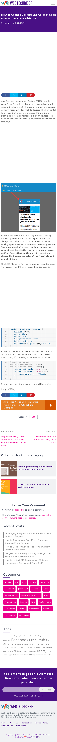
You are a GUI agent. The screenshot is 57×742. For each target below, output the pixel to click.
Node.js (10, 651)
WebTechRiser (44, 735)
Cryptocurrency (43, 636)
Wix (50, 655)
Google (33, 582)
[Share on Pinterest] (31, 95)
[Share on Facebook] (5, 95)
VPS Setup (32, 655)
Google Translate (17, 644)
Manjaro (36, 647)
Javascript (44, 582)
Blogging (17, 636)
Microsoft (42, 647)
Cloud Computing (31, 636)
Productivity (10, 602)
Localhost (29, 647)
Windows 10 (10, 615)
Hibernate (39, 644)
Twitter (15, 655)
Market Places (11, 595)
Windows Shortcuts (42, 655)
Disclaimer (21, 726)
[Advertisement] (28, 63)
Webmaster (34, 608)
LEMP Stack (21, 647)
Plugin (26, 651)
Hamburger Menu (29, 644)
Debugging (6, 641)
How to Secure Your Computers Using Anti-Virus (44, 439)
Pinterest (18, 651)
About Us (14, 723)
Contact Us (26, 723)
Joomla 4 (36, 589)
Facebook (19, 639)
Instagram (6, 647)
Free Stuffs (38, 640)
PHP (46, 595)
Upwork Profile (23, 655)
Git (48, 641)
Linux (46, 589)
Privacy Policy (41, 723)
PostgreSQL (32, 651)
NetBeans (49, 647)
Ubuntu (22, 608)
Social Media (45, 602)
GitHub (7, 644)
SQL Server (10, 608)
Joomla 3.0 (23, 589)
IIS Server (46, 644)
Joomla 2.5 (9, 589)
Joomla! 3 (14, 647)
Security (23, 602)
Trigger (10, 655)
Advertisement (8, 636)
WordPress (24, 615)
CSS (33, 417)
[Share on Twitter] (14, 95)
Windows (47, 608)
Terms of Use (7, 726)
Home (4, 723)
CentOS (22, 636)
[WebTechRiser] (16, 3)
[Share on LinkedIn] (22, 95)
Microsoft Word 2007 (30, 595)
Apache (8, 582)
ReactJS (42, 651)
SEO (33, 602)
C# (16, 582)
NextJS (5, 651)
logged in (19, 510)
